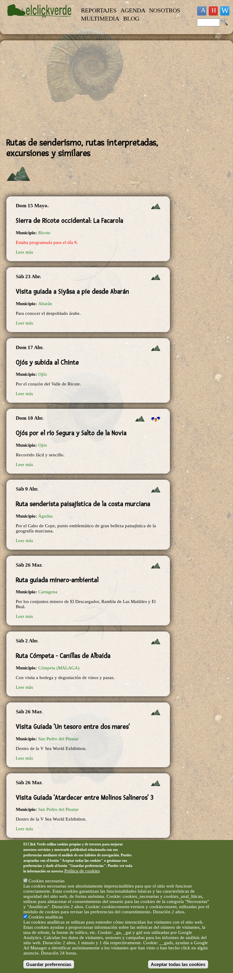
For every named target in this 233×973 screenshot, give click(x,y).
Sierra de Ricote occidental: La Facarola (69, 221)
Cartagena (47, 591)
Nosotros (164, 10)
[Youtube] (213, 10)
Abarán (45, 303)
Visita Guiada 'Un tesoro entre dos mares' (73, 727)
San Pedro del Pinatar (58, 738)
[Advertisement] (88, 89)
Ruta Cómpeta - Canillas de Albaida (63, 656)
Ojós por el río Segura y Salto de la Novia (71, 433)
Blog (131, 18)
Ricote (44, 232)
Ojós (42, 374)
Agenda (132, 10)
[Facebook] (201, 10)
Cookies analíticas (46, 917)
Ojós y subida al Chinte (47, 362)
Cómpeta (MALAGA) (58, 667)
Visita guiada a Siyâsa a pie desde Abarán (72, 291)
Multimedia (100, 18)
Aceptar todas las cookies (178, 964)
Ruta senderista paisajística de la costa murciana (83, 504)
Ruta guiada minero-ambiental (57, 580)
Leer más (24, 252)
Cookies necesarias (47, 880)
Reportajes (98, 10)
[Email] (224, 10)
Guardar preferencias (48, 964)
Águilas (45, 516)
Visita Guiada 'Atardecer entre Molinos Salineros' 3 (85, 797)
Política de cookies (82, 870)
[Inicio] (39, 20)
